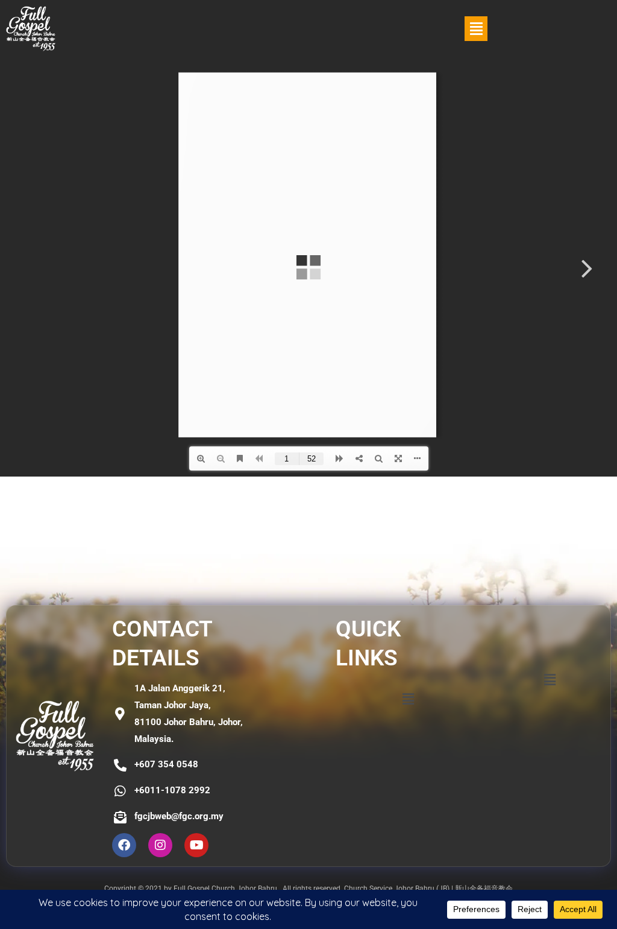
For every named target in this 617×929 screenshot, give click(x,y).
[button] (476, 28)
